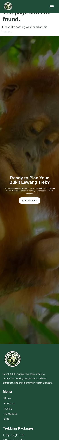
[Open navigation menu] (52, 6)
